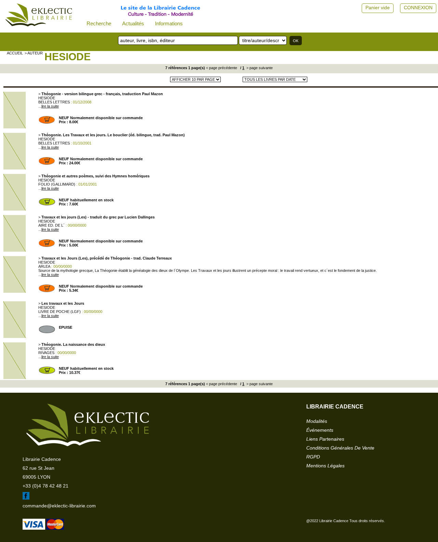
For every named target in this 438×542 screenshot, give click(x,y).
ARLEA (44, 266)
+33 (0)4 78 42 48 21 (45, 486)
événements (319, 430)
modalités (316, 421)
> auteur (34, 53)
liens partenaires (325, 439)
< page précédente (221, 68)
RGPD (313, 456)
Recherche (99, 23)
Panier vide (377, 7)
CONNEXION (418, 7)
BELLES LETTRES (54, 102)
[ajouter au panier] (46, 123)
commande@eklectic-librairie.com (59, 505)
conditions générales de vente (340, 448)
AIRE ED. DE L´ (51, 225)
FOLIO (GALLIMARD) (56, 184)
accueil (15, 53)
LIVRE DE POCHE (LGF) (59, 312)
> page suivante (259, 68)
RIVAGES (46, 353)
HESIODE (67, 56)
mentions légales (325, 465)
